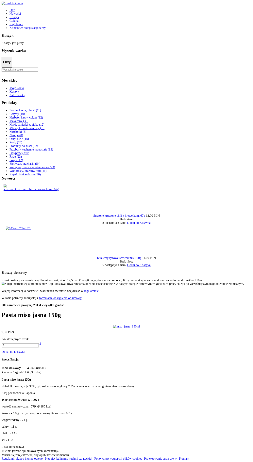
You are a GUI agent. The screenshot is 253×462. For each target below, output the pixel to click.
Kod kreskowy (11, 368)
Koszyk (14, 17)
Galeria (14, 20)
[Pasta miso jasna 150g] (126, 326)
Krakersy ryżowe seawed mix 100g (119, 258)
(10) (17, 114)
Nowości (15, 13)
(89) (19, 153)
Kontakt (184, 458)
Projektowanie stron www (160, 458)
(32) (26, 117)
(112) (16, 160)
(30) (18, 121)
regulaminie (91, 291)
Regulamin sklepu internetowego (22, 458)
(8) (17, 131)
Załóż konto (17, 95)
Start (12, 10)
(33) (31, 149)
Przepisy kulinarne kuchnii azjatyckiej (68, 458)
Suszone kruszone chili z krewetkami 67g (119, 215)
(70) (15, 142)
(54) (24, 163)
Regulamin (16, 24)
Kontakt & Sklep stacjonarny (27, 27)
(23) (15, 156)
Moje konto (16, 88)
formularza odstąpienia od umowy (60, 298)
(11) (25, 110)
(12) (26, 124)
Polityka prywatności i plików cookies (118, 458)
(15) (19, 138)
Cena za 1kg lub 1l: (14, 372)
